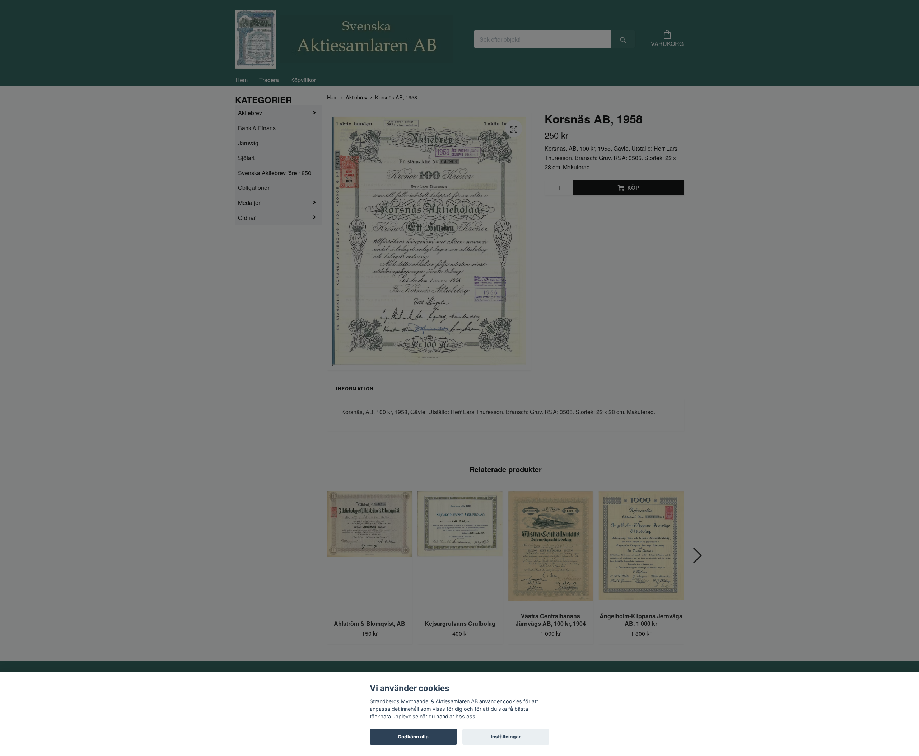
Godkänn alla (413, 736)
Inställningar (506, 736)
